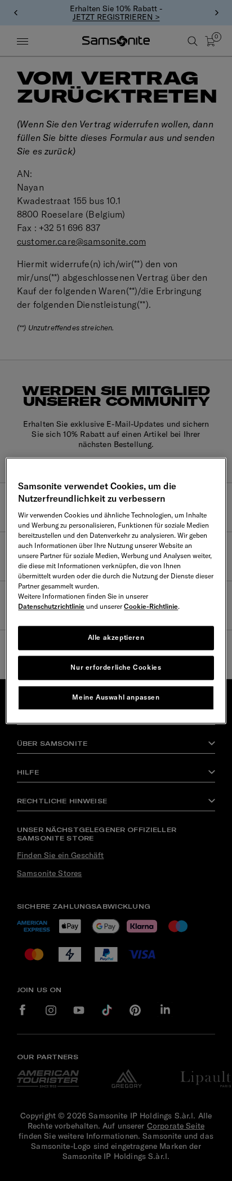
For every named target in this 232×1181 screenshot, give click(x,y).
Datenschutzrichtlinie (51, 607)
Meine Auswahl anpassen (115, 697)
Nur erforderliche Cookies (115, 667)
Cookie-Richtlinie (151, 607)
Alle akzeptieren (116, 638)
